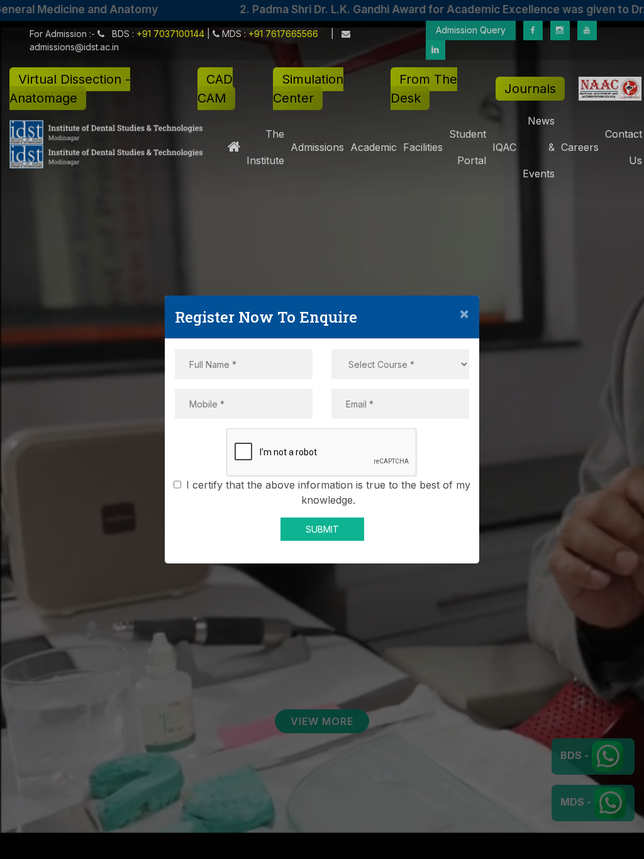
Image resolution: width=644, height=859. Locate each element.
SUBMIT (322, 529)
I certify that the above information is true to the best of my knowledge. (328, 492)
